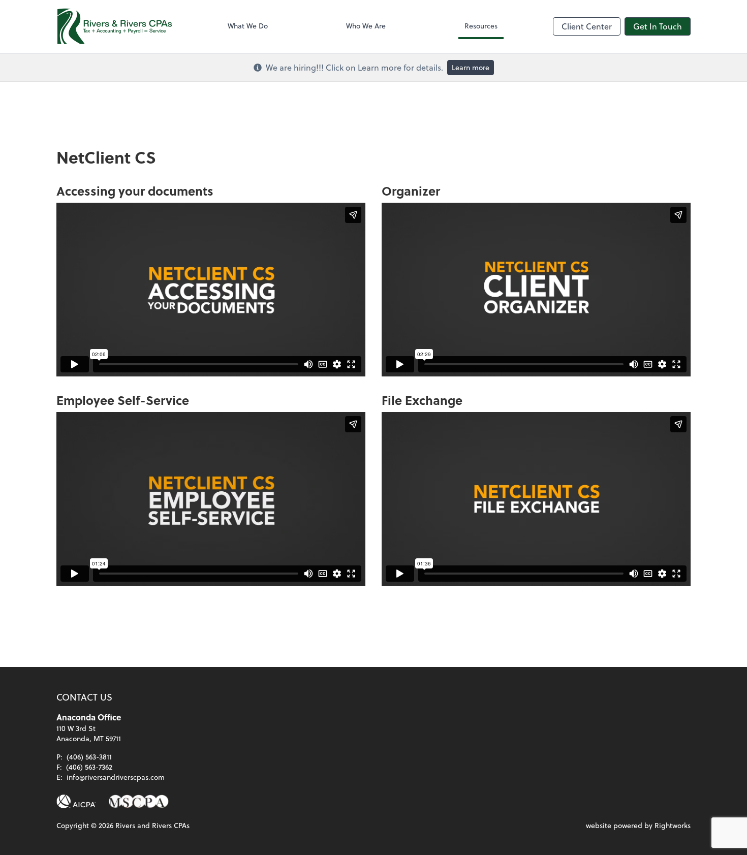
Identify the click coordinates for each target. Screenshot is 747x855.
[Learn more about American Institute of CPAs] (76, 802)
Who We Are (366, 25)
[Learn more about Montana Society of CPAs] (138, 802)
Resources (480, 25)
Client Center (587, 26)
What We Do (248, 25)
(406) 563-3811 (89, 756)
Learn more (470, 67)
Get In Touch (657, 26)
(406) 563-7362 (89, 767)
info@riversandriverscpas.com (116, 777)
